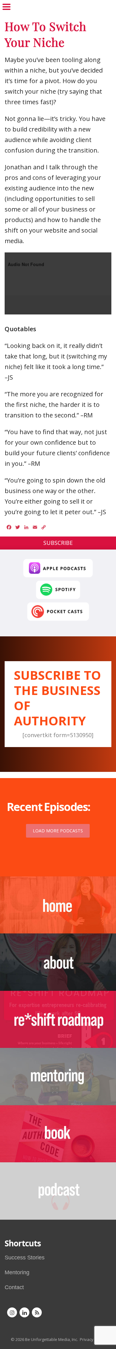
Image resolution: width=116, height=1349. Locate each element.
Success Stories (25, 1257)
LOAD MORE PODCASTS (58, 831)
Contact (14, 1287)
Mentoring (17, 1272)
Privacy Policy (92, 1339)
